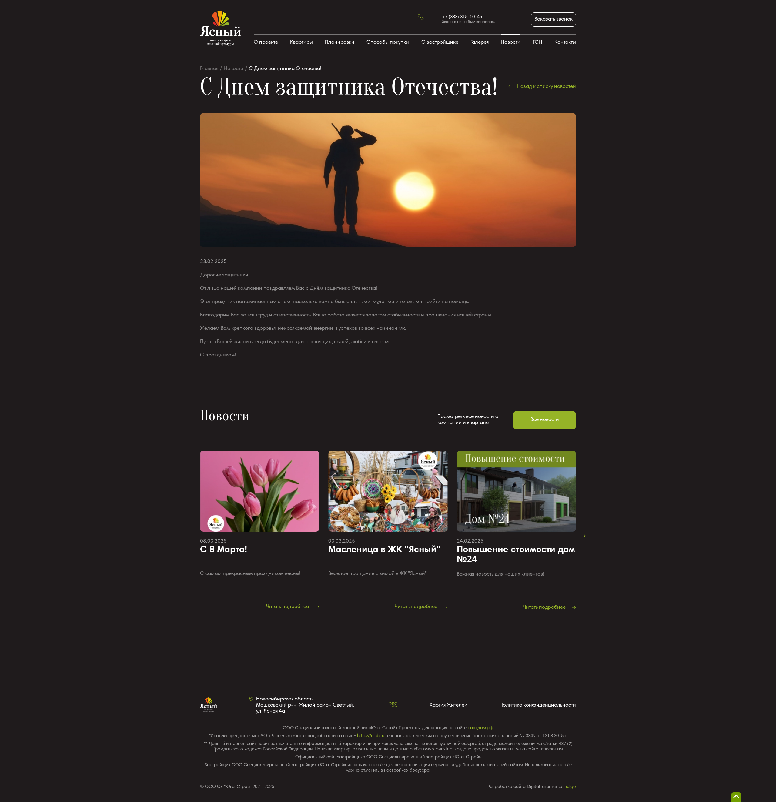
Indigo (570, 787)
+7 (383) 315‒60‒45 (462, 17)
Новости (510, 42)
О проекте (266, 42)
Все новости (544, 420)
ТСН (537, 42)
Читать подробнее (288, 607)
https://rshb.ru (370, 736)
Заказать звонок (553, 19)
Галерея (479, 42)
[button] (584, 536)
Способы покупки (387, 42)
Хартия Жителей (448, 705)
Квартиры (301, 42)
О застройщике (439, 42)
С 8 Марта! (223, 550)
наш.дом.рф (480, 728)
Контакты (565, 42)
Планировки (339, 42)
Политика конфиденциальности (538, 705)
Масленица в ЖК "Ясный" (384, 550)
